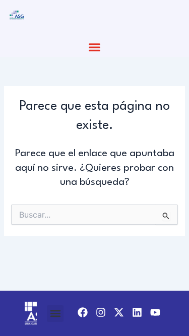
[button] (94, 47)
